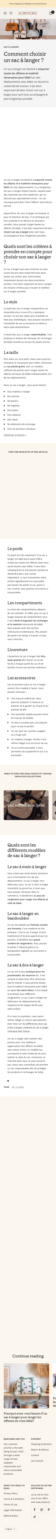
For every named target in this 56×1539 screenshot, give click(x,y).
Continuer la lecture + (15, 435)
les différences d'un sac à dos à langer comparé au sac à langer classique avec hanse (28, 1027)
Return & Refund (40, 1449)
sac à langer (11, 47)
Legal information (13, 1510)
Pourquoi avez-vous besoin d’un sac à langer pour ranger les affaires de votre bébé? (25, 1417)
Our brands (37, 1460)
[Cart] (50, 13)
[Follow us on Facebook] (34, 1509)
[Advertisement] (28, 143)
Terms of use (10, 1504)
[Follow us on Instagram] (41, 1509)
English (9, 1529)
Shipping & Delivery (41, 1444)
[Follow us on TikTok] (34, 1516)
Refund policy (11, 1515)
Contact (35, 1455)
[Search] (11, 13)
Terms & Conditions (14, 1498)
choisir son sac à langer (16, 231)
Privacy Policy (11, 1493)
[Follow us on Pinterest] (48, 1509)
